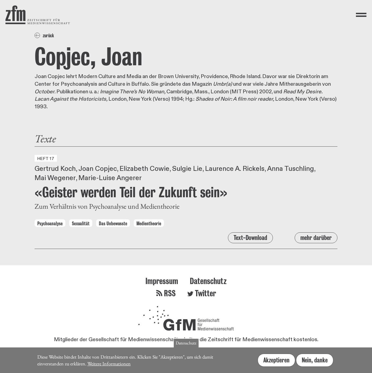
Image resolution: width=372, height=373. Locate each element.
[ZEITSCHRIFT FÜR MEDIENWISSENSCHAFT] (37, 14)
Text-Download (250, 237)
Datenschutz (208, 281)
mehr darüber (316, 237)
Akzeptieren (276, 359)
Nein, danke (315, 359)
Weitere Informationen (109, 363)
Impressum (161, 281)
